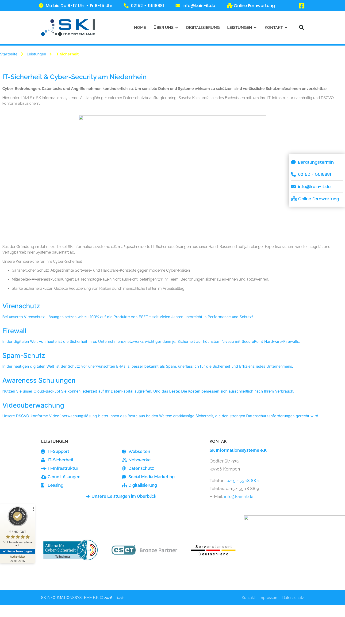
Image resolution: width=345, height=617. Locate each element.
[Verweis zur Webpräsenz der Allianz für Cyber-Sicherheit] (71, 550)
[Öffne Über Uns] (177, 28)
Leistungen (36, 54)
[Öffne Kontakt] (286, 28)
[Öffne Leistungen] (255, 28)
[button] (301, 28)
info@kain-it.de (238, 496)
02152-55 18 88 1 (242, 480)
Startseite (8, 54)
